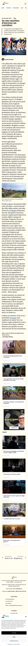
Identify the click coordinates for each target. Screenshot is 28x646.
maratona (13, 333)
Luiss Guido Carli (9, 601)
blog (3, 333)
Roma (7, 335)
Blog (15, 18)
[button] (26, 616)
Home (3, 7)
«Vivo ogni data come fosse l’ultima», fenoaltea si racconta (13, 379)
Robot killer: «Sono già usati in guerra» (11, 541)
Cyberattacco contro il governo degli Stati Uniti (13, 496)
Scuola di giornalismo (10, 599)
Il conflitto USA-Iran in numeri (11, 519)
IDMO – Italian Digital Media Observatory (14, 605)
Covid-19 (7, 333)
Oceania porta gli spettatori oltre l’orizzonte (12, 356)
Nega (14, 637)
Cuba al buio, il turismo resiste (11, 474)
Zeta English (16, 7)
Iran (22, 7)
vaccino (14, 318)
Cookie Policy (10, 644)
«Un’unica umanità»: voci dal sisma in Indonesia (13, 402)
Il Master (8, 7)
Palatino (14, 210)
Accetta (14, 633)
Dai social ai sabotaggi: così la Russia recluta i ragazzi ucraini (13, 451)
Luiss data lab (8, 603)
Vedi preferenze (14, 641)
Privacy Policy (17, 644)
